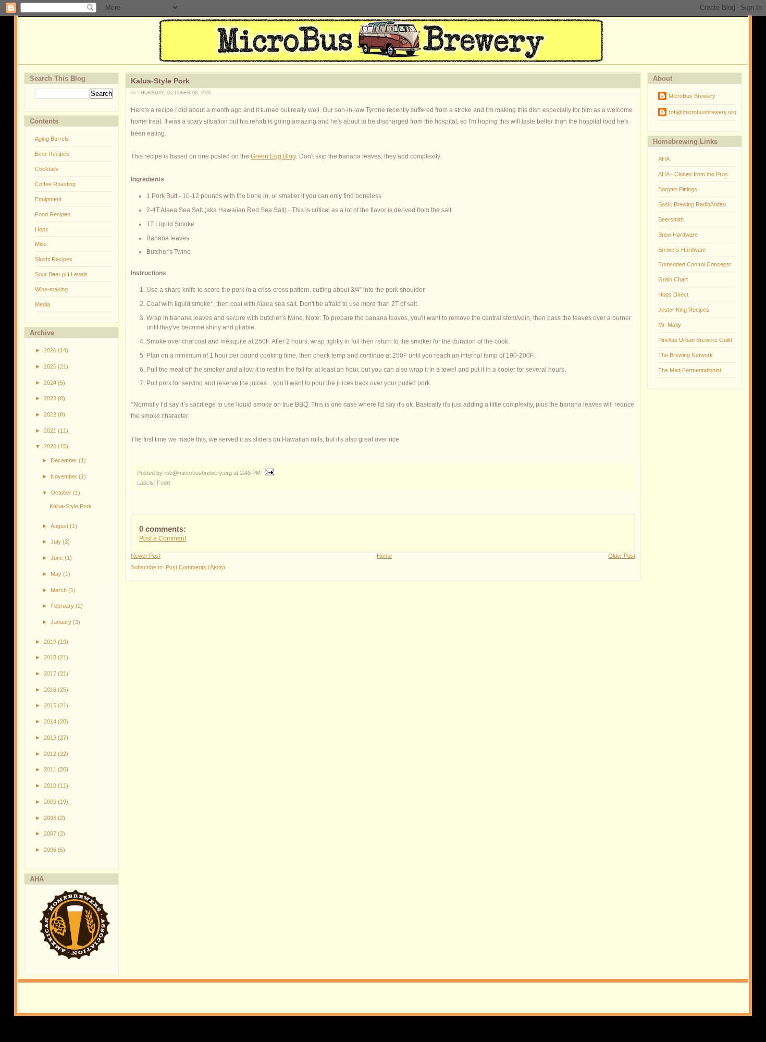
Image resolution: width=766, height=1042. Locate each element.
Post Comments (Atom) (195, 567)
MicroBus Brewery (692, 96)
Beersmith (671, 219)
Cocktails (46, 169)
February (63, 606)
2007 (51, 833)
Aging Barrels (52, 139)
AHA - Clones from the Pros (693, 174)
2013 (51, 737)
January (62, 622)
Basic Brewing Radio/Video (692, 204)
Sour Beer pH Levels (61, 274)
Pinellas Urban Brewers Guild (695, 340)
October (62, 492)
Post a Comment (162, 538)
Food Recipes (52, 214)
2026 (51, 350)
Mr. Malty (669, 325)
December (65, 460)
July (57, 541)
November (65, 476)
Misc (41, 244)
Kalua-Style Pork (71, 506)
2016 (51, 690)
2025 (51, 366)
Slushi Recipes (53, 259)
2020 (51, 446)
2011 (51, 769)
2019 (51, 642)
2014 (51, 721)
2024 (51, 382)
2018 (51, 657)
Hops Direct (673, 294)
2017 (51, 673)
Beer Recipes (52, 154)
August (60, 526)
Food (163, 483)
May (57, 574)
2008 (51, 818)
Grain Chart (673, 279)
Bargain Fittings (677, 189)
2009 (51, 802)
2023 (51, 398)
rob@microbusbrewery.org (702, 112)
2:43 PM (250, 473)
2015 (51, 705)
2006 (51, 850)
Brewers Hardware (682, 250)
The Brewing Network (685, 355)
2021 (51, 430)
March (59, 590)
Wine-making (51, 289)
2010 (51, 785)
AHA (664, 159)
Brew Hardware (678, 234)
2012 (51, 754)
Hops (41, 229)
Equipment (48, 199)
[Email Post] (268, 473)
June (58, 558)
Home (384, 556)
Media (42, 304)
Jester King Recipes (683, 310)
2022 (51, 414)
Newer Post (145, 556)
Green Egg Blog (273, 156)
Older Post (621, 556)
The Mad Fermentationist (689, 370)
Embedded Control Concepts (694, 264)
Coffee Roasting (55, 184)
